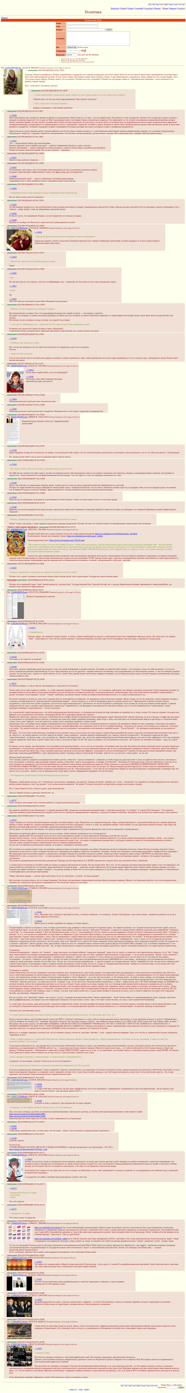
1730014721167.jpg (19, 1258)
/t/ (180, 4)
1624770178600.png (19, 228)
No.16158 (40, 621)
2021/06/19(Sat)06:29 (21, 184)
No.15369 (41, 493)
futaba (80, 1389)
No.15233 (39, 363)
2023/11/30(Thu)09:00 (21, 564)
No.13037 (39, 111)
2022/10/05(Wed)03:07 (21, 479)
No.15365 (41, 460)
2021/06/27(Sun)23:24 (21, 269)
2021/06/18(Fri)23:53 (21, 137)
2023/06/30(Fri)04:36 (37, 527)
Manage (173, 8)
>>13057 (13, 286)
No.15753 (71, 527)
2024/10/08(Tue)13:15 (21, 1134)
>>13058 (29, 377)
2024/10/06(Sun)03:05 (21, 653)
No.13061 (40, 334)
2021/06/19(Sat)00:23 (21, 163)
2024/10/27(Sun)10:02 (21, 1273)
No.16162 (41, 796)
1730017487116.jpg (19, 1344)
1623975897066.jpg (13, 68)
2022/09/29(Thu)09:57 (21, 446)
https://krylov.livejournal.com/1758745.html (67, 540)
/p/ (183, 4)
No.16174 (41, 1205)
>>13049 (13, 176)
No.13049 (40, 153)
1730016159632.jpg (19, 1275)
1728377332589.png (19, 1096)
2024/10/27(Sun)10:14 (21, 1319)
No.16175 (41, 1221)
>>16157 (32, 628)
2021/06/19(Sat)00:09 (21, 153)
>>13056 (13, 273)
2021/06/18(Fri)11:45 (21, 111)
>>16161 (13, 820)
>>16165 (38, 1086)
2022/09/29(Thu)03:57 (21, 415)
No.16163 (41, 806)
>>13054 (38, 232)
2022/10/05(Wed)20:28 (21, 503)
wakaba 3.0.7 (73, 1389)
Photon (157, 8)
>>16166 (38, 1101)
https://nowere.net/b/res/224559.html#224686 (27, 1116)
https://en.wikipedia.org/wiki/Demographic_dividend (116, 534)
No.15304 (41, 405)
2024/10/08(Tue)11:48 (21, 1094)
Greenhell (139, 8)
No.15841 (40, 564)
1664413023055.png (19, 417)
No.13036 (63, 91)
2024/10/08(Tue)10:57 (21, 1077)
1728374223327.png (19, 1080)
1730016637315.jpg (19, 1295)
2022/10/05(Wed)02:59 (21, 460)
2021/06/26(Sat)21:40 (21, 200)
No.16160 (40, 662)
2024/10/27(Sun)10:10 (21, 1293)
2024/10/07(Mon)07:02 (21, 679)
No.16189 (40, 1319)
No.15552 (40, 515)
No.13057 (40, 253)
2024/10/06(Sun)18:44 (21, 662)
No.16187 (40, 1273)
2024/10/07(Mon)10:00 (21, 806)
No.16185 (40, 1255)
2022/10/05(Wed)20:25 (21, 493)
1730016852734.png (19, 1322)
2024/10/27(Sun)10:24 (21, 1342)
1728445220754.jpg (19, 1223)
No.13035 (60, 70)
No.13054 (40, 200)
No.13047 (39, 137)
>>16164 (38, 921)
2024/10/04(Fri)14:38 (21, 590)
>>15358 (13, 450)
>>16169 (13, 1138)
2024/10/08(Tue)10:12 (21, 886)
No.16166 (40, 905)
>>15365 (13, 497)
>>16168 (13, 1128)
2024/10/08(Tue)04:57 (21, 816)
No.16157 (39, 590)
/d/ (154, 4)
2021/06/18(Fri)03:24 (42, 70)
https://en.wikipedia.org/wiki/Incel (48, 1227)
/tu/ (157, 4)
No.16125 (50, 580)
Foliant (123, 8)
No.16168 (40, 1094)
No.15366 (41, 479)
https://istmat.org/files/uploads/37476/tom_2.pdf (28, 1149)
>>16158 (13, 657)
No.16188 (40, 1293)
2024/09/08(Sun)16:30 (26, 580)
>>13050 (13, 188)
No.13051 (40, 184)
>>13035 (13, 141)
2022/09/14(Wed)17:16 (21, 395)
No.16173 (41, 1184)
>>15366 (13, 507)
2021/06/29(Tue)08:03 (21, 334)
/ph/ (165, 4)
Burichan (115, 8)
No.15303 (41, 395)
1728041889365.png (19, 592)
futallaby (86, 1389)
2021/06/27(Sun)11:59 (21, 253)
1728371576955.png (19, 888)
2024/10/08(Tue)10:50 (21, 905)
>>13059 (13, 338)
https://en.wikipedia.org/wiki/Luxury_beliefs (85, 536)
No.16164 (40, 816)
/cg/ (175, 4)
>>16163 (38, 912)
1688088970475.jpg (19, 529)
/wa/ (171, 4)
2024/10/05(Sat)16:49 (21, 621)
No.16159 (40, 653)
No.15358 (40, 415)
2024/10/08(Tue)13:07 (21, 1122)
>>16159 (13, 667)
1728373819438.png (19, 908)
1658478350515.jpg (19, 366)
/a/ (162, 4)
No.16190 (40, 1342)
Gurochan (149, 8)
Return (4, 18)
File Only (177, 1385)
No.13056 (40, 226)
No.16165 (40, 886)
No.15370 (41, 503)
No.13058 (40, 269)
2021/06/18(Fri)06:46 (45, 91)
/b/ (150, 4)
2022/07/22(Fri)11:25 (21, 363)
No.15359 (40, 446)
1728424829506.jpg (19, 1155)
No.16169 (40, 1122)
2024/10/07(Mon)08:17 (21, 796)
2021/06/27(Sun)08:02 (21, 226)
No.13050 (40, 163)
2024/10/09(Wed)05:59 (21, 1205)
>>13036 (13, 115)
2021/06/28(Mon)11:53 (21, 305)
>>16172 (13, 1188)
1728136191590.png (19, 623)
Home (165, 8)
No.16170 (40, 1134)
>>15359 (13, 464)
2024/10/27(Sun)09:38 (21, 1255)
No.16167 (40, 1077)
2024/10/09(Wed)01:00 (21, 1153)
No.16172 (41, 1153)
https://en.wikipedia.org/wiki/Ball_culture (51, 1239)
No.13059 (41, 305)
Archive (181, 8)
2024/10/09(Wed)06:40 (21, 1221)
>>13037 (13, 158)
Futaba (130, 8)
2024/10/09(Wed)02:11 (21, 1184)
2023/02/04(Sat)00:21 (21, 515)
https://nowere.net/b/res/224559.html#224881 (27, 1114)
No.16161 (41, 679)
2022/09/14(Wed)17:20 (21, 405)
